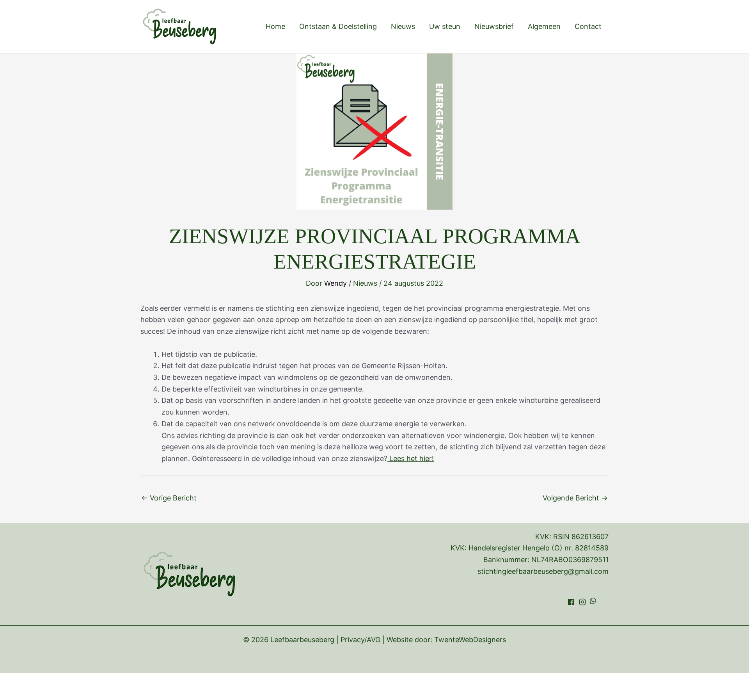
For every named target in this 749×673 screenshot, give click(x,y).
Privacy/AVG (360, 640)
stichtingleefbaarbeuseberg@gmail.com (543, 571)
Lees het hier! (410, 458)
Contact (588, 26)
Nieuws (403, 26)
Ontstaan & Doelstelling (338, 26)
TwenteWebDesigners (470, 640)
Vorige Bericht (169, 498)
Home (275, 26)
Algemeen (544, 26)
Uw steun (444, 26)
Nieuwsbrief (494, 26)
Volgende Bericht (575, 498)
